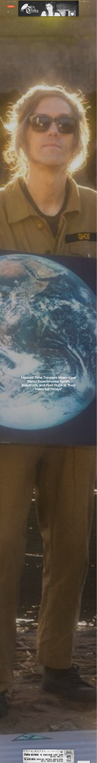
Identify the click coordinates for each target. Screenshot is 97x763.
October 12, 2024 (45, 393)
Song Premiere (56, 373)
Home (8, 1)
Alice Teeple (52, 393)
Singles (50, 373)
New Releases (44, 373)
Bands (14, 1)
